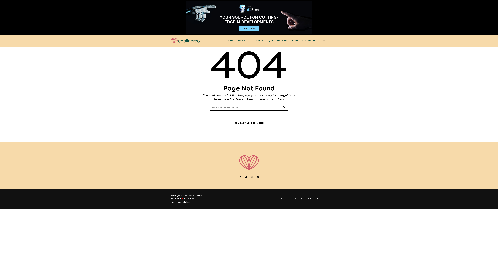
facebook (240, 177)
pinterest (258, 177)
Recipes (242, 41)
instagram (252, 177)
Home (230, 41)
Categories (258, 41)
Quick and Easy (278, 41)
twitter (246, 177)
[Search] (284, 107)
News (295, 41)
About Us (293, 199)
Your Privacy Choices (180, 202)
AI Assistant (309, 41)
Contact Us (322, 199)
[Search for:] (249, 107)
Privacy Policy (307, 199)
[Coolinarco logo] (185, 41)
